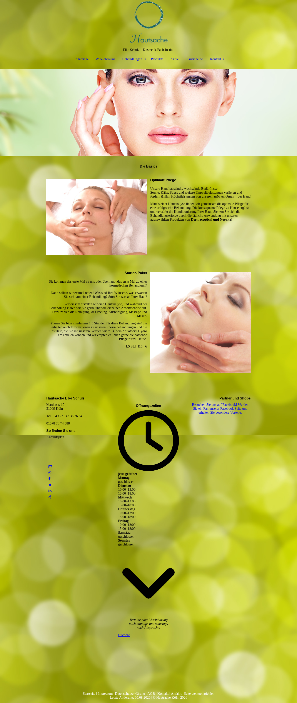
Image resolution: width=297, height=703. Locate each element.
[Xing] (49, 497)
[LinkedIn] (50, 491)
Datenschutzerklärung (130, 693)
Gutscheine (195, 59)
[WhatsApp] (50, 473)
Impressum (105, 693)
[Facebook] (49, 479)
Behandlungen (132, 59)
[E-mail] (50, 466)
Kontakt (215, 59)
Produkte (157, 59)
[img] (148, 22)
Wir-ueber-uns (105, 59)
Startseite (82, 59)
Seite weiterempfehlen (199, 693)
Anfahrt (176, 693)
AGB (151, 693)
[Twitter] (50, 485)
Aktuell (175, 59)
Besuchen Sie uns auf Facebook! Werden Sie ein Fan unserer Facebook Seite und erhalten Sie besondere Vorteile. (220, 408)
